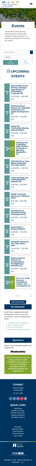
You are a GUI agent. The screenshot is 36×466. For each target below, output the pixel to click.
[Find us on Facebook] (10, 398)
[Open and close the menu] (27, 4)
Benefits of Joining (17, 410)
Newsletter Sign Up (18, 417)
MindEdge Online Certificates (18, 323)
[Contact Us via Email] (25, 398)
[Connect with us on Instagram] (18, 398)
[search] (31, 52)
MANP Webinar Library (16, 325)
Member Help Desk (18, 413)
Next (31, 295)
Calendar (25, 63)
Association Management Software (18, 455)
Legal (22, 462)
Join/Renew (18, 408)
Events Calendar (18, 433)
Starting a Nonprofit (18, 415)
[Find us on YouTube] (21, 398)
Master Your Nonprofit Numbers (19, 329)
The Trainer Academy (15, 327)
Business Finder (18, 429)
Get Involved (18, 436)
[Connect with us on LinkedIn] (14, 398)
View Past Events (18, 302)
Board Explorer (22, 362)
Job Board (18, 427)
